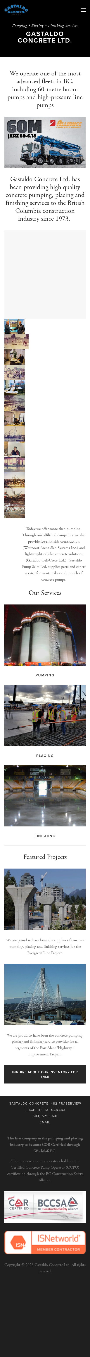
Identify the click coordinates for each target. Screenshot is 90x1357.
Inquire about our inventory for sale (45, 1074)
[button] (14, 326)
